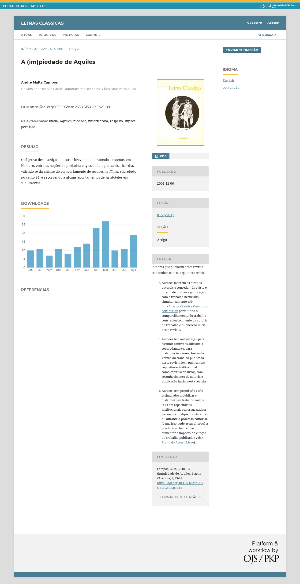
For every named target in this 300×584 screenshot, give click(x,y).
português (231, 87)
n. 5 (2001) (57, 49)
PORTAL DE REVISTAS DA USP (26, 6)
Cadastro (254, 22)
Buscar (268, 35)
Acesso (273, 22)
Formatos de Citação (179, 497)
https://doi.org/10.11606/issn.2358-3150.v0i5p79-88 (70, 107)
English (228, 80)
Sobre (92, 35)
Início (26, 49)
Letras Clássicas (42, 23)
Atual (26, 35)
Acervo (40, 49)
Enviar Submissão (242, 50)
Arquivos (47, 35)
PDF (162, 156)
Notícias (71, 35)
